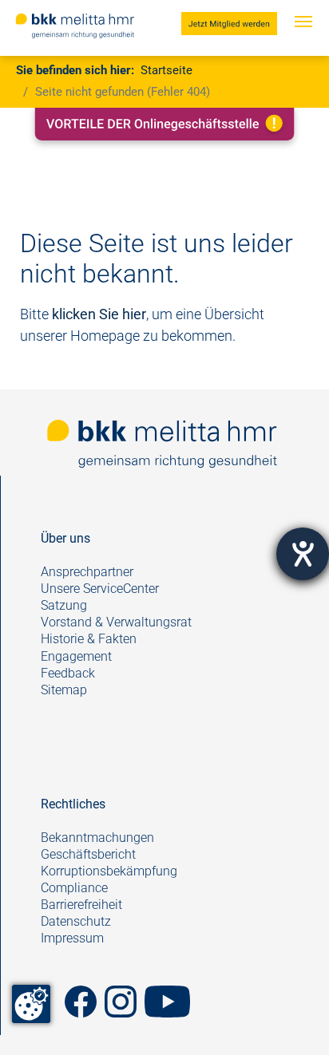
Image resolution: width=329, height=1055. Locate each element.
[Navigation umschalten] (303, 37)
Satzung (64, 605)
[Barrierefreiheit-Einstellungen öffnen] (302, 554)
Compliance (74, 887)
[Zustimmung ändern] (31, 1004)
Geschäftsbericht (88, 854)
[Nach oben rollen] (291, 1017)
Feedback (69, 673)
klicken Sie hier (99, 314)
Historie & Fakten (89, 638)
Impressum (72, 938)
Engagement (76, 656)
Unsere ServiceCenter (100, 588)
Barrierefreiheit (81, 904)
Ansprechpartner (87, 571)
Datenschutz (76, 921)
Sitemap (64, 689)
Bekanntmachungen (97, 837)
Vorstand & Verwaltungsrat (116, 622)
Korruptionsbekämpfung (109, 871)
